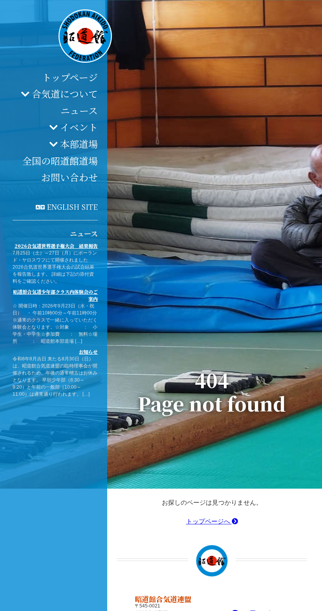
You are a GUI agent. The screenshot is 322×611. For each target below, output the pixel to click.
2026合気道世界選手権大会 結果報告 (56, 245)
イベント (79, 127)
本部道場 (79, 144)
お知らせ (88, 351)
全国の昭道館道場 (60, 160)
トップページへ (209, 521)
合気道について (65, 93)
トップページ (70, 77)
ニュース (79, 110)
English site (72, 207)
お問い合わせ (69, 177)
